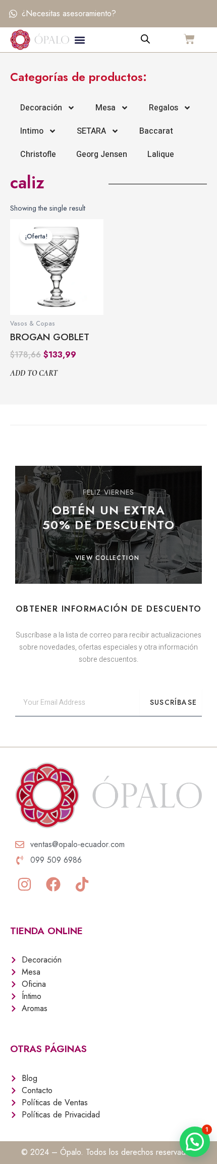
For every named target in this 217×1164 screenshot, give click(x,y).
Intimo (31, 131)
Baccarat (156, 131)
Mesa (105, 108)
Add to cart (34, 373)
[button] (80, 39)
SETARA (91, 131)
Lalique (160, 154)
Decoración (41, 108)
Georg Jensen (101, 154)
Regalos (163, 108)
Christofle (38, 154)
